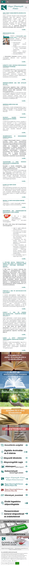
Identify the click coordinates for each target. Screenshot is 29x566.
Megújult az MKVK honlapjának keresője (13, 200)
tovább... (24, 29)
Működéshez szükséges (6, 560)
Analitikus (15, 560)
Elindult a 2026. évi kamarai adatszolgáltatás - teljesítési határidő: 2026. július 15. (14, 314)
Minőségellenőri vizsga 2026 (10, 104)
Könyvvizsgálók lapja (8, 33)
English (27, 1)
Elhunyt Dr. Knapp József (9, 184)
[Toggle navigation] (26, 7)
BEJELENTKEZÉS (2, 2)
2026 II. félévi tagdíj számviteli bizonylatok (14, 13)
